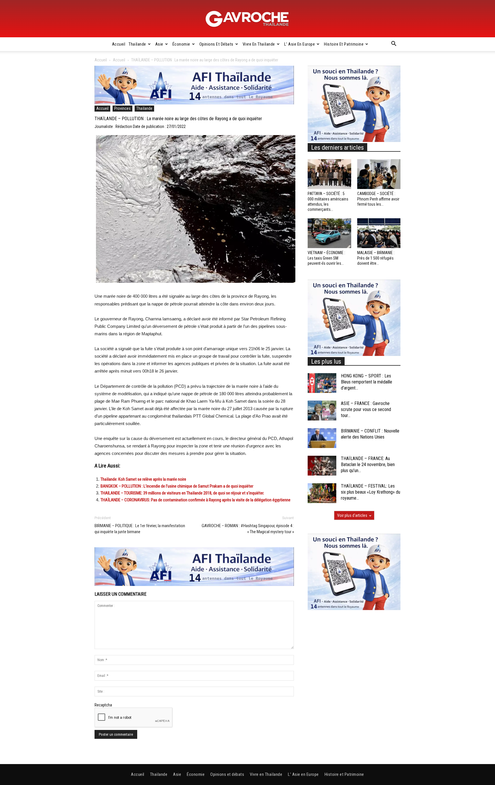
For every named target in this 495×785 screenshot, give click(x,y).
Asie (159, 44)
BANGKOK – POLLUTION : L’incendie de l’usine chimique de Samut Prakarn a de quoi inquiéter (177, 486)
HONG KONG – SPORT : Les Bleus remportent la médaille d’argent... (366, 382)
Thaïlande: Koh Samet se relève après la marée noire (143, 479)
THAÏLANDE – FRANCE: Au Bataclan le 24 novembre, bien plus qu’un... (368, 464)
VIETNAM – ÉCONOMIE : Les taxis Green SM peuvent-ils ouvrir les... (326, 257)
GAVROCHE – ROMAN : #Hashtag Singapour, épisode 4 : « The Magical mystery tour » (248, 528)
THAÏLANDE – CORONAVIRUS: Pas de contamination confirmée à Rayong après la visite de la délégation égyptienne (195, 499)
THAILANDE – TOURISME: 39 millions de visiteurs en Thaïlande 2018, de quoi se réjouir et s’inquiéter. (182, 493)
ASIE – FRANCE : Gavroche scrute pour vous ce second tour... (366, 409)
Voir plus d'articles (352, 515)
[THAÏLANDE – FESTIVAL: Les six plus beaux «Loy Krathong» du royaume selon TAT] (322, 493)
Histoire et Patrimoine (344, 44)
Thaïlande (137, 44)
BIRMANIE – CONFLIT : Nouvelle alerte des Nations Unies (370, 434)
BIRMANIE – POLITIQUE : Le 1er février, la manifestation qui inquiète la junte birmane (140, 528)
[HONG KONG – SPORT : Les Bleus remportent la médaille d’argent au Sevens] (322, 383)
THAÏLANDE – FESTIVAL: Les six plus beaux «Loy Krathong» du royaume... (370, 492)
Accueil (118, 44)
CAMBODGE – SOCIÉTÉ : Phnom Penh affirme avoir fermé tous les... (378, 198)
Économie (181, 44)
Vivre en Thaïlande (259, 44)
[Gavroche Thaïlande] (247, 19)
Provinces (122, 108)
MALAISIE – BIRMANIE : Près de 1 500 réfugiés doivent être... (375, 257)
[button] (393, 44)
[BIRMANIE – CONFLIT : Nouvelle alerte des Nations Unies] (322, 438)
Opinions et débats (216, 44)
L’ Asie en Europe (299, 44)
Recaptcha (103, 705)
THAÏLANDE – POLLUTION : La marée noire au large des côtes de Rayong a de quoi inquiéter (178, 118)
